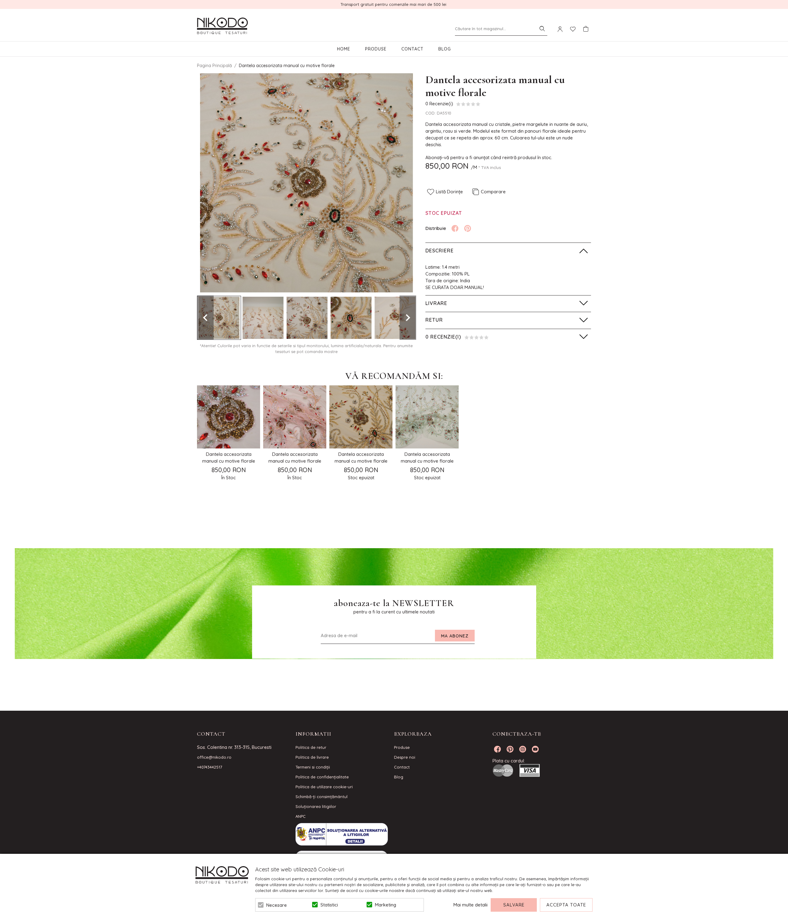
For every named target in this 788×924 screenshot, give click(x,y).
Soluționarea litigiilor (316, 806)
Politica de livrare (312, 757)
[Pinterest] (467, 228)
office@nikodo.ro (214, 757)
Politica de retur (311, 747)
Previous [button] (205, 317)
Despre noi (404, 757)
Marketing (385, 905)
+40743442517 (209, 767)
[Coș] (586, 29)
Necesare (276, 905)
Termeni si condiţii (313, 767)
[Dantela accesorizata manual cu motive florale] (219, 317)
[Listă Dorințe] (573, 29)
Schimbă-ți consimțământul (322, 796)
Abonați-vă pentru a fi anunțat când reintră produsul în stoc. (488, 157)
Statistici (329, 905)
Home (343, 49)
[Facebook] (455, 228)
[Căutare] (542, 29)
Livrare (436, 303)
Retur (434, 320)
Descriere (439, 250)
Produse (376, 49)
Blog (444, 49)
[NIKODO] (222, 26)
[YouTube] (535, 749)
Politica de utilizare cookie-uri (324, 786)
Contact (412, 49)
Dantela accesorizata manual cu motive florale (228, 457)
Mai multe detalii (470, 905)
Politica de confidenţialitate (322, 776)
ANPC (301, 816)
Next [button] (408, 317)
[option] (306, 182)
